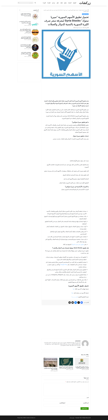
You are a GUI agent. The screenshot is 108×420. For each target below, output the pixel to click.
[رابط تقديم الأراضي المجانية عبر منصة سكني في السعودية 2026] (35, 24)
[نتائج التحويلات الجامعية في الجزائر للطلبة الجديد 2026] (35, 39)
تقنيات (61, 2)
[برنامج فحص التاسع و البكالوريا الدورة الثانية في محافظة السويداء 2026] (82, 362)
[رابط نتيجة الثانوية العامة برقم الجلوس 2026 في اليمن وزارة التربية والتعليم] (35, 32)
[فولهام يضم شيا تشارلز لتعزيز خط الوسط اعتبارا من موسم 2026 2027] (35, 47)
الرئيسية (74, 2)
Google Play (63, 264)
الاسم (88, 397)
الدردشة (69, 2)
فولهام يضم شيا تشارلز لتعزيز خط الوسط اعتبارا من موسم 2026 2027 (25, 46)
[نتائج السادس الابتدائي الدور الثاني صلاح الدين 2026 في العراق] (35, 55)
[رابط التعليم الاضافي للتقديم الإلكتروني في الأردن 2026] (35, 16)
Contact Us (29, 417)
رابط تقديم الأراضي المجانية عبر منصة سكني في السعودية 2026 (25, 23)
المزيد (45, 2)
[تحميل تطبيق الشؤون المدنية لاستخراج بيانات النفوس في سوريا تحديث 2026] (66, 362)
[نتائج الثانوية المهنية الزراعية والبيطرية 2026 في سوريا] (50, 362)
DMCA (24, 417)
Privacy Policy (20, 417)
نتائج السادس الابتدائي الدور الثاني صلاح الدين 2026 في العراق (26, 54)
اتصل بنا (49, 2)
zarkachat (77, 341)
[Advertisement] (66, 89)
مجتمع (65, 2)
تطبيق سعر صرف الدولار (78, 244)
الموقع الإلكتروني (62, 402)
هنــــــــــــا (75, 297)
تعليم (58, 2)
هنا (73, 289)
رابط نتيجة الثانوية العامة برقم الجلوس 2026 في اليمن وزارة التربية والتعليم (25, 30)
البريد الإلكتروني (86, 402)
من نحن (53, 2)
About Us (33, 417)
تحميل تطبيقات (81, 10)
